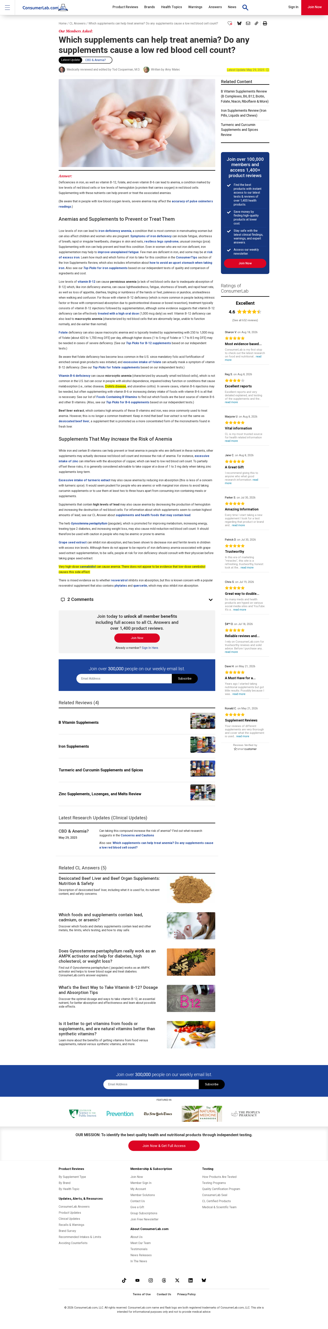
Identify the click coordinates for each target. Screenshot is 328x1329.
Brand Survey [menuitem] (67, 1231)
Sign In (293, 7)
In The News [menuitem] (138, 1261)
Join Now (315, 7)
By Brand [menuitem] (64, 1183)
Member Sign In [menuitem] (140, 1183)
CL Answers (77, 23)
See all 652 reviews (245, 320)
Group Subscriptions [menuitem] (143, 1213)
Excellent (245, 303)
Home (63, 23)
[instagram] (151, 1280)
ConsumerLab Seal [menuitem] (214, 1195)
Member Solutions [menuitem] (142, 1195)
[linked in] (190, 1280)
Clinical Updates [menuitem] (69, 1219)
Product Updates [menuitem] (70, 1212)
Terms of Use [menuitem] (142, 1294)
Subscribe (185, 678)
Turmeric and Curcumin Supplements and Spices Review (239, 130)
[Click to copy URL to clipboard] (256, 23)
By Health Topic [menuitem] (69, 1189)
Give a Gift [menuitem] (137, 1207)
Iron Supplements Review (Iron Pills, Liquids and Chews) (243, 113)
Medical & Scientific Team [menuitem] (219, 1207)
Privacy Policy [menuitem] (186, 1294)
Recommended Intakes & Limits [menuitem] (80, 1237)
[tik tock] (124, 1280)
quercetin (140, 585)
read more (231, 402)
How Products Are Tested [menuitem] (219, 1177)
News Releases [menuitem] (141, 1255)
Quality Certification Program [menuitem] (221, 1189)
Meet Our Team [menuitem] (140, 1243)
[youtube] (137, 1280)
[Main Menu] (7, 7)
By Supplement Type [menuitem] (72, 1177)
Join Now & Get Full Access (164, 1146)
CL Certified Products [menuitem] (216, 1201)
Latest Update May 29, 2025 (248, 70)
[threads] (164, 1280)
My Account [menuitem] (138, 1189)
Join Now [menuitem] (136, 1177)
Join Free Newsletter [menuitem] (144, 1219)
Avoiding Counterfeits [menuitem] (73, 1243)
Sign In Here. (150, 648)
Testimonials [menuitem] (138, 1249)
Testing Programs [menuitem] (214, 1183)
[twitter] (177, 1280)
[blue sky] (204, 1280)
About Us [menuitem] (136, 1237)
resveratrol (119, 580)
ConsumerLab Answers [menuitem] (74, 1206)
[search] (245, 7)
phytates (120, 585)
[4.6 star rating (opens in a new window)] (249, 311)
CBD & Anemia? (95, 60)
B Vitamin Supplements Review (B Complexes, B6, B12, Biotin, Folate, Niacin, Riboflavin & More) (245, 96)
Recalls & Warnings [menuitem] (71, 1225)
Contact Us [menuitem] (137, 1201)
